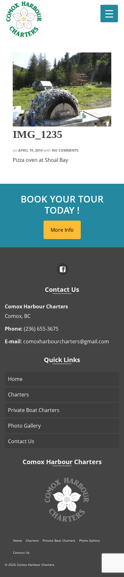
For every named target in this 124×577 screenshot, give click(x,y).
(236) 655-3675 (41, 328)
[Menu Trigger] (109, 13)
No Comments (65, 150)
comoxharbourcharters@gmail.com (66, 341)
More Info (62, 229)
